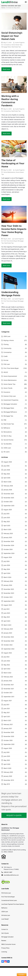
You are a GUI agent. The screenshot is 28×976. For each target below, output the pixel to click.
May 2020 (7, 760)
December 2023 (9, 589)
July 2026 (6, 466)
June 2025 (7, 517)
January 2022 (8, 681)
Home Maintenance (9, 172)
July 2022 (6, 657)
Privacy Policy (5, 948)
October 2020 (8, 740)
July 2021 (6, 705)
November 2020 (9, 736)
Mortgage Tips (8, 416)
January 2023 (8, 633)
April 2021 (7, 716)
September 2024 (9, 553)
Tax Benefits (8, 444)
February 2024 (8, 581)
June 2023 (7, 613)
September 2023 (9, 601)
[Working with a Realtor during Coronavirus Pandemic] (14, 84)
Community (7, 348)
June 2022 (7, 661)
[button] (26, 2)
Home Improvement (10, 376)
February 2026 (8, 486)
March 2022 (7, 673)
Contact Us (4, 929)
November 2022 (9, 641)
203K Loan (7, 336)
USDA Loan (7, 448)
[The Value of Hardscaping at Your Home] (14, 148)
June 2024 (7, 565)
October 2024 (8, 549)
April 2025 (7, 525)
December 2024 (9, 541)
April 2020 (7, 764)
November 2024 (9, 545)
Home (3, 8)
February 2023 (8, 629)
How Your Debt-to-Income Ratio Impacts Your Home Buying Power (13, 230)
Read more (6, 69)
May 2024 (7, 569)
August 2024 (8, 557)
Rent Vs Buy (7, 436)
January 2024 (8, 585)
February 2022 (8, 677)
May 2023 (7, 617)
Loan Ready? (5, 919)
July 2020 (6, 752)
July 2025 (6, 514)
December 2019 (9, 780)
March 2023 (7, 625)
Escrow (6, 360)
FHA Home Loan (6, 893)
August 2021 (8, 701)
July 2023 (6, 609)
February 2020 (8, 772)
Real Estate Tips (16, 47)
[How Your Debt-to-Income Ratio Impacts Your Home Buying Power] (14, 214)
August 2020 (8, 748)
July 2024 (6, 561)
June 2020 (7, 756)
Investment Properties (11, 400)
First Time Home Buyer (10, 241)
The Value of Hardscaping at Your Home (12, 163)
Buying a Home (9, 340)
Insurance (7, 392)
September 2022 (9, 649)
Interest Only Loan (10, 396)
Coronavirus (7, 45)
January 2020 (8, 776)
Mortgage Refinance (10, 412)
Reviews (3, 940)
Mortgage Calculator (10, 404)
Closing (6, 344)
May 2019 (7, 784)
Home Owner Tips (16, 45)
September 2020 (9, 744)
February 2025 (8, 533)
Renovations (8, 432)
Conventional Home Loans (9, 900)
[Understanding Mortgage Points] (14, 280)
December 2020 (9, 732)
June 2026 (7, 470)
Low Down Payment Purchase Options (12, 904)
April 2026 (7, 478)
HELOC (6, 372)
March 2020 (7, 768)
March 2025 (7, 529)
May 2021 (7, 712)
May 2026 (7, 474)
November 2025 (9, 498)
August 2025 (8, 510)
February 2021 (8, 724)
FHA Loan (7, 364)
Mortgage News (6, 47)
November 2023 (9, 593)
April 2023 (7, 621)
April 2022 (7, 669)
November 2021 (9, 689)
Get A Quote (5, 933)
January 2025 (8, 537)
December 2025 (9, 494)
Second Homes (8, 440)
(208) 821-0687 (8, 872)
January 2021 (8, 728)
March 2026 (7, 482)
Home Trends (8, 388)
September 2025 (9, 506)
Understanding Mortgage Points (10, 294)
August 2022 (8, 653)
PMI (5, 420)
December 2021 (9, 685)
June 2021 (7, 708)
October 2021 (8, 692)
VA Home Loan (5, 915)
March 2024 (7, 577)
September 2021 (9, 697)
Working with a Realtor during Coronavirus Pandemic (10, 100)
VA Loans (7, 452)
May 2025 (7, 521)
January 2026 (8, 490)
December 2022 (9, 637)
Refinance (7, 428)
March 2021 (7, 720)
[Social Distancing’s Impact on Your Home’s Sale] (14, 21)
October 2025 (8, 502)
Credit (6, 356)
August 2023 (8, 605)
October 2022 (8, 645)
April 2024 (7, 573)
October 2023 (8, 597)
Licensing (4, 952)
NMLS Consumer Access (8, 944)
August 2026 (8, 462)
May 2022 (7, 665)
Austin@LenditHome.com (11, 875)
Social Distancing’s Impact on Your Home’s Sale (11, 36)
